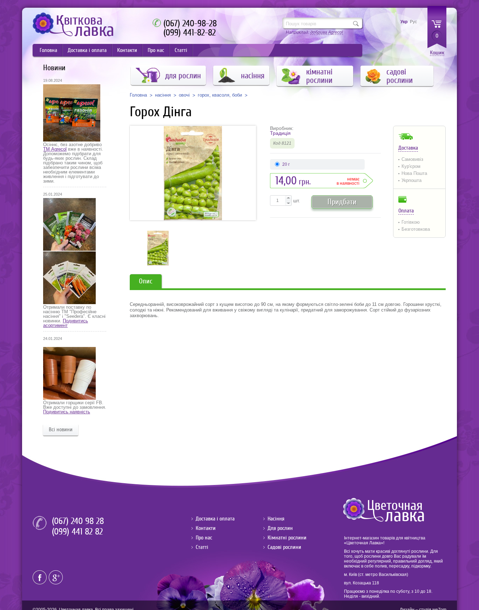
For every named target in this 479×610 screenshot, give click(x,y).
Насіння (276, 519)
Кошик (437, 53)
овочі (184, 95)
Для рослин (280, 528)
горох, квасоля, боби (220, 95)
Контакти (127, 50)
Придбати (342, 201)
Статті (181, 50)
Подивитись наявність (66, 411)
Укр (403, 21)
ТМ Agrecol (55, 149)
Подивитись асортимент (65, 323)
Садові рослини (284, 547)
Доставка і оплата (87, 50)
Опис (146, 281)
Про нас (156, 50)
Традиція (280, 133)
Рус (413, 21)
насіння (163, 95)
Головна (48, 50)
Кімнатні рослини (287, 537)
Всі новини (61, 429)
